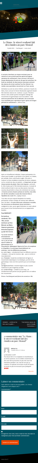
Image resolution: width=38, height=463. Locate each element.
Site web (4, 424)
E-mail (3, 416)
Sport (29, 48)
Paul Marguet (19, 48)
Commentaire (6, 389)
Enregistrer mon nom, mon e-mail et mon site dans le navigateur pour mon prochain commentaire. (18, 434)
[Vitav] (19, 20)
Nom (2, 408)
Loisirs (26, 48)
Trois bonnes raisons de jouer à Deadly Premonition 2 (28, 324)
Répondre (31, 371)
